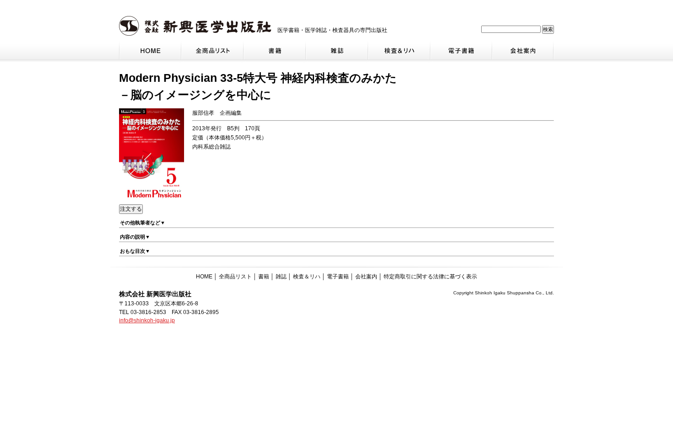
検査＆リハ (306, 276)
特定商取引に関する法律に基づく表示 (430, 276)
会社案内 (366, 276)
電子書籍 (338, 276)
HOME (204, 276)
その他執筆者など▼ (142, 222)
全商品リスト (235, 276)
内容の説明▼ (135, 237)
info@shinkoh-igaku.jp (147, 320)
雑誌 (281, 276)
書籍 (263, 276)
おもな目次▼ (135, 251)
